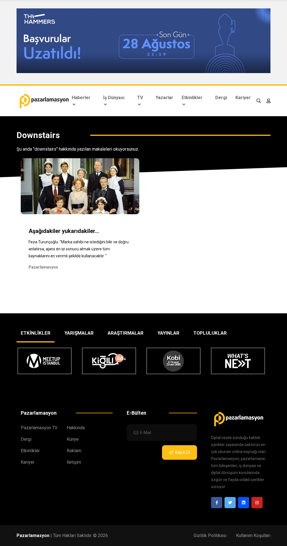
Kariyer (243, 97)
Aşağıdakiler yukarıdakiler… (64, 231)
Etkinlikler (192, 97)
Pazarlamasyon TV (39, 427)
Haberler (81, 97)
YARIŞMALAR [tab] (79, 333)
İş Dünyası (113, 97)
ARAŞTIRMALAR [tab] (126, 333)
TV (140, 97)
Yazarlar (164, 97)
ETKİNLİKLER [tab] (35, 333)
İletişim (74, 462)
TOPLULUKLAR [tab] (210, 333)
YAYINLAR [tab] (168, 333)
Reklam (74, 450)
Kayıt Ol (182, 452)
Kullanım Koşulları (253, 535)
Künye (73, 439)
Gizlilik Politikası (210, 535)
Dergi (221, 97)
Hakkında (76, 427)
